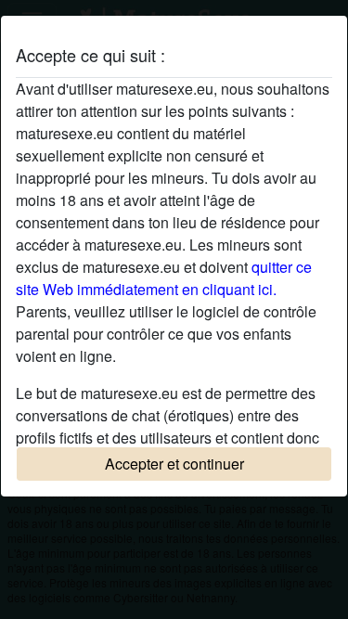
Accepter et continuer (174, 463)
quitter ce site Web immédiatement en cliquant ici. (164, 278)
